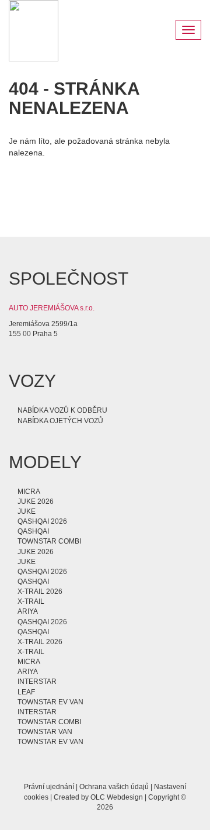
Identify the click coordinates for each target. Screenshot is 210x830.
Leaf (26, 692)
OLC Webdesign (116, 797)
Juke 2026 (36, 501)
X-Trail (31, 601)
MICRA (29, 491)
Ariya (28, 611)
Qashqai (33, 531)
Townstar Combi (49, 541)
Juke (27, 511)
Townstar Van (45, 732)
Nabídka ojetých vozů (60, 421)
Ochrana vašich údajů (114, 787)
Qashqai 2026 (42, 521)
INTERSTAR (37, 681)
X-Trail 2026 (40, 591)
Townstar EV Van (50, 702)
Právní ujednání (49, 787)
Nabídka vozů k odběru (62, 410)
